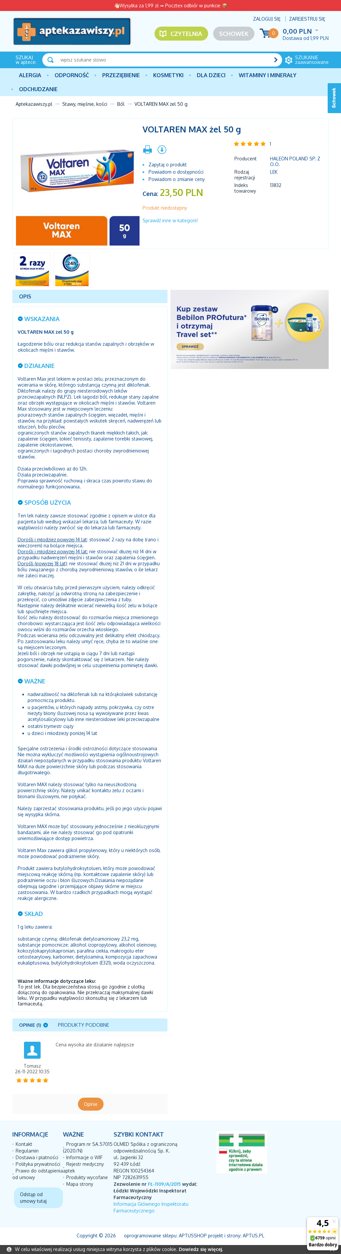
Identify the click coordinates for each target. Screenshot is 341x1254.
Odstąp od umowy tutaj (33, 1197)
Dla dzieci (211, 75)
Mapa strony (79, 1184)
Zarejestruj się (307, 19)
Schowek (233, 33)
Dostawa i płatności (37, 1157)
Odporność (72, 75)
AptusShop (193, 1235)
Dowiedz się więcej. (201, 1249)
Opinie (91, 1104)
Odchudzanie (38, 89)
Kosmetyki (168, 75)
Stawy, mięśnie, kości (84, 104)
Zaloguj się (267, 19)
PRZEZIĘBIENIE (121, 75)
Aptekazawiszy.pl (34, 104)
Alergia (30, 75)
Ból (121, 104)
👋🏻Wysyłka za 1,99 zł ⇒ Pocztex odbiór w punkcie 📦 (170, 5)
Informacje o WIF (84, 1157)
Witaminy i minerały (267, 75)
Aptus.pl (253, 1235)
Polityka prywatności (38, 1164)
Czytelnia (186, 33)
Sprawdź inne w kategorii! (170, 220)
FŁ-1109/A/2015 (164, 1184)
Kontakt (24, 1144)
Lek (273, 172)
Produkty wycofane (87, 1177)
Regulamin (27, 1151)
